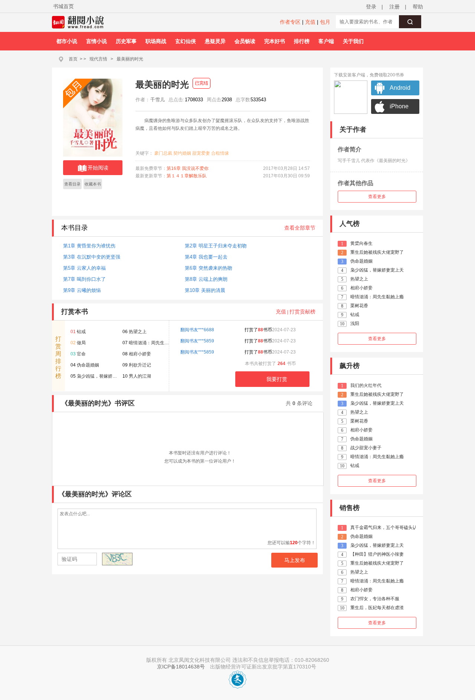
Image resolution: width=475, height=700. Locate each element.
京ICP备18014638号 (181, 667)
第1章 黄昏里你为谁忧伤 (89, 246)
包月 (325, 22)
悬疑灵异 (215, 41)
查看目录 (72, 184)
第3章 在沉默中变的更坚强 (91, 257)
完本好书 (274, 41)
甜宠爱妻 (201, 153)
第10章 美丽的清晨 (205, 290)
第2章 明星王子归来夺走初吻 (216, 246)
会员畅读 (245, 41)
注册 (394, 7)
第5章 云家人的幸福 (84, 268)
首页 (73, 59)
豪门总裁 (163, 153)
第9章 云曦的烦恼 (82, 290)
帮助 (418, 7)
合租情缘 (220, 153)
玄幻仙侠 (185, 41)
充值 (310, 22)
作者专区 (290, 22)
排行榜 (301, 41)
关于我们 (353, 41)
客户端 (326, 41)
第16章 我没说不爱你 (188, 168)
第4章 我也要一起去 (206, 257)
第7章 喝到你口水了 (84, 279)
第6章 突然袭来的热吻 (208, 268)
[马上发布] (97, 560)
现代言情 (98, 59)
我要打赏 (276, 379)
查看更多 (377, 196)
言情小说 (96, 41)
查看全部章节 (299, 228)
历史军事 (126, 41)
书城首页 (63, 6)
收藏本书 (93, 184)
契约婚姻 (182, 153)
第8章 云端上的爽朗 (206, 279)
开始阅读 (98, 168)
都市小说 (66, 41)
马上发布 (294, 560)
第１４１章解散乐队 (187, 175)
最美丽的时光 (130, 59)
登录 (371, 7)
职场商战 (155, 41)
